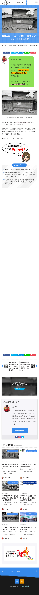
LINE (27, 52)
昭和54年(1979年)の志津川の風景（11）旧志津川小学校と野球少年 (25, 366)
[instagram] (19, 437)
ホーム (10, 2)
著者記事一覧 (19, 430)
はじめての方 (19, 2)
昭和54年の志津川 (23, 45)
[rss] (22, 581)
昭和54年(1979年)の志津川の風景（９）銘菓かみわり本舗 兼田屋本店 (13, 366)
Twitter (14, 52)
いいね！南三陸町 (24, 586)
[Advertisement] (19, 270)
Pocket (34, 52)
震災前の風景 (12, 45)
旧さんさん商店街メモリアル (30, 482)
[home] (17, 581)
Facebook (7, 52)
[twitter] (22, 437)
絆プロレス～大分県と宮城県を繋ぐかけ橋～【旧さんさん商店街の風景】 (28, 498)
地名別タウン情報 (32, 513)
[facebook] (16, 437)
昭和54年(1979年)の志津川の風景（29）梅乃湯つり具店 (10, 466)
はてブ (21, 52)
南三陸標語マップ (32, 451)
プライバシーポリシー (15, 571)
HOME (5, 45)
